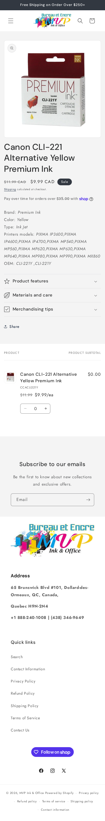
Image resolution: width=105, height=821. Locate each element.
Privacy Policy (23, 681)
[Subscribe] (88, 499)
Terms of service (53, 801)
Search (17, 657)
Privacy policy (89, 793)
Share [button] (14, 326)
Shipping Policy (24, 705)
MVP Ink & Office (31, 793)
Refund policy (27, 801)
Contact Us (20, 730)
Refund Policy (23, 693)
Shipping (10, 189)
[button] (11, 21)
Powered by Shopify (59, 793)
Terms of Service (25, 718)
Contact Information (28, 669)
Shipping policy (82, 801)
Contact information (55, 809)
